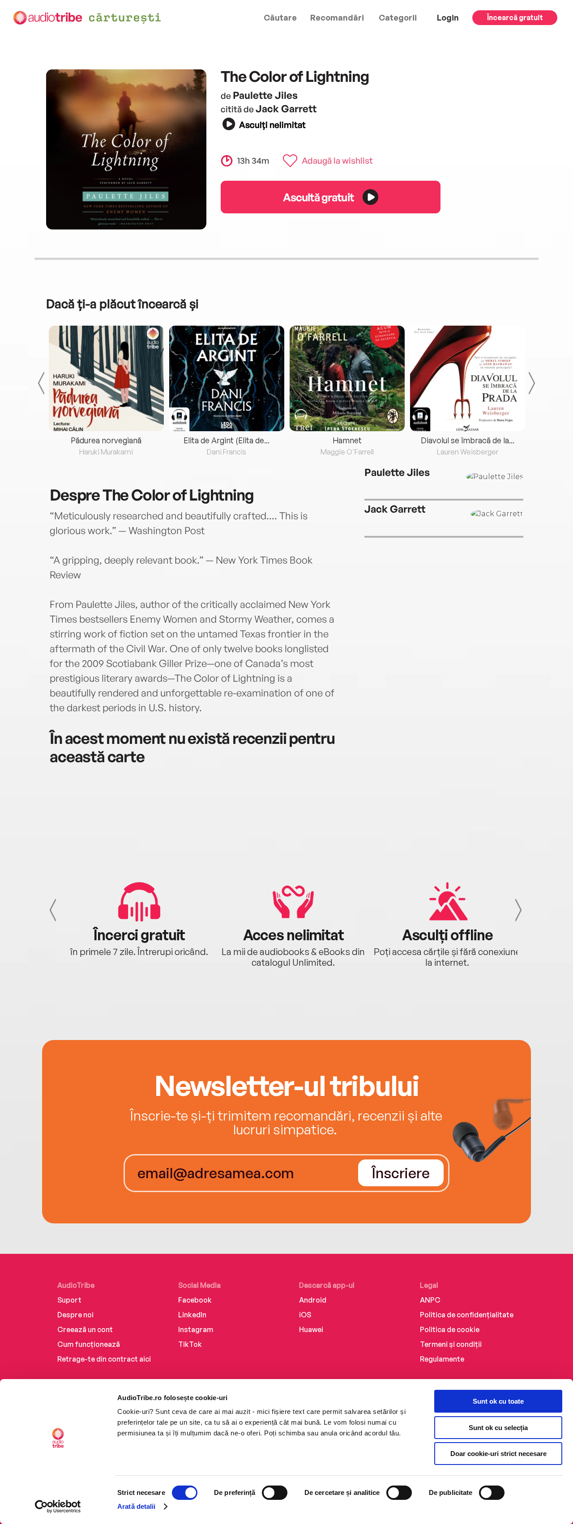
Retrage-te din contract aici (104, 1358)
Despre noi (75, 1314)
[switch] (274, 1493)
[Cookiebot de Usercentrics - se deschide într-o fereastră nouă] (58, 1506)
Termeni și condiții (451, 1344)
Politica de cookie (449, 1329)
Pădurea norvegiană (106, 440)
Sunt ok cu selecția (498, 1427)
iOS (305, 1314)
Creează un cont (85, 1329)
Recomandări (337, 17)
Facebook (195, 1299)
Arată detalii (136, 1506)
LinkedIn (192, 1314)
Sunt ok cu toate (498, 1401)
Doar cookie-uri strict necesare (498, 1453)
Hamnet (347, 440)
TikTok (190, 1344)
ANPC (430, 1299)
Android (312, 1299)
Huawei (311, 1329)
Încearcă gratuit (515, 17)
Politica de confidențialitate (466, 1314)
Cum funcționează (88, 1344)
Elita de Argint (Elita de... (226, 440)
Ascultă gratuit (318, 197)
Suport (69, 1299)
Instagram (195, 1329)
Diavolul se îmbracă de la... (467, 440)
